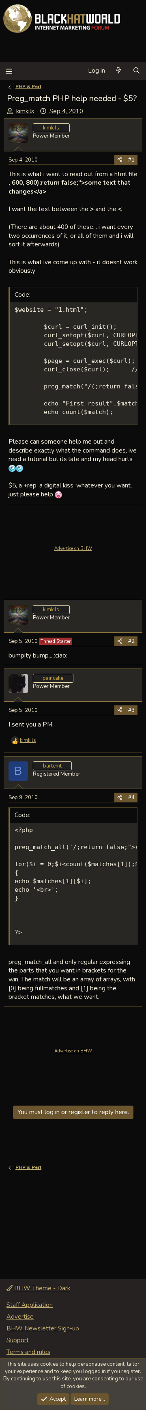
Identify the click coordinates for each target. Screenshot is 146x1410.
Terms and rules (28, 1352)
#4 (131, 797)
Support (17, 1340)
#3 (131, 710)
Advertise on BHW (73, 548)
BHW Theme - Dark (41, 1288)
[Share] (119, 160)
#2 (131, 641)
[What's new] (118, 70)
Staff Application (29, 1305)
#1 (131, 160)
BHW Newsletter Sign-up (42, 1328)
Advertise (20, 1317)
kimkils (25, 111)
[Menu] (9, 70)
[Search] (136, 70)
